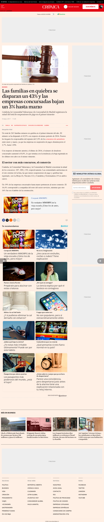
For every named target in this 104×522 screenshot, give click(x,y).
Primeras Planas (8, 511)
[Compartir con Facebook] (3, 220)
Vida (3, 491)
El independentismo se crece (15, 1)
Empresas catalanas (61, 504)
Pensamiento (7, 498)
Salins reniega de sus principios (46, 1)
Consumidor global (35, 501)
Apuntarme (96, 188)
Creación (5, 495)
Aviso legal (57, 488)
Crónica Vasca (33, 488)
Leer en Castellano (6, 11)
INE (12, 125)
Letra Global (32, 495)
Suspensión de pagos (20, 125)
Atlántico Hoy (33, 498)
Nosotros (57, 485)
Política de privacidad (61, 498)
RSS (54, 495)
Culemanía (32, 491)
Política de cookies (60, 501)
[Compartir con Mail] (14, 220)
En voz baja (6, 514)
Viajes (4, 501)
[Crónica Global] (52, 7)
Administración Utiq (61, 514)
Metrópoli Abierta (35, 485)
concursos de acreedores (55, 139)
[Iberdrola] (61, 14)
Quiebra (46, 125)
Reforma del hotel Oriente (30, 1)
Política (5, 485)
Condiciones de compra (62, 511)
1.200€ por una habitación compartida (85, 1)
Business (4, 87)
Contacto (57, 491)
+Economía (6, 504)
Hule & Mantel (33, 504)
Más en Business (8, 413)
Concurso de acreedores (35, 125)
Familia (7, 125)
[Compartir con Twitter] (7, 220)
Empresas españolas (61, 508)
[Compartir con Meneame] (10, 220)
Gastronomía (7, 508)
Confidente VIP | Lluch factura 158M (65, 1)
